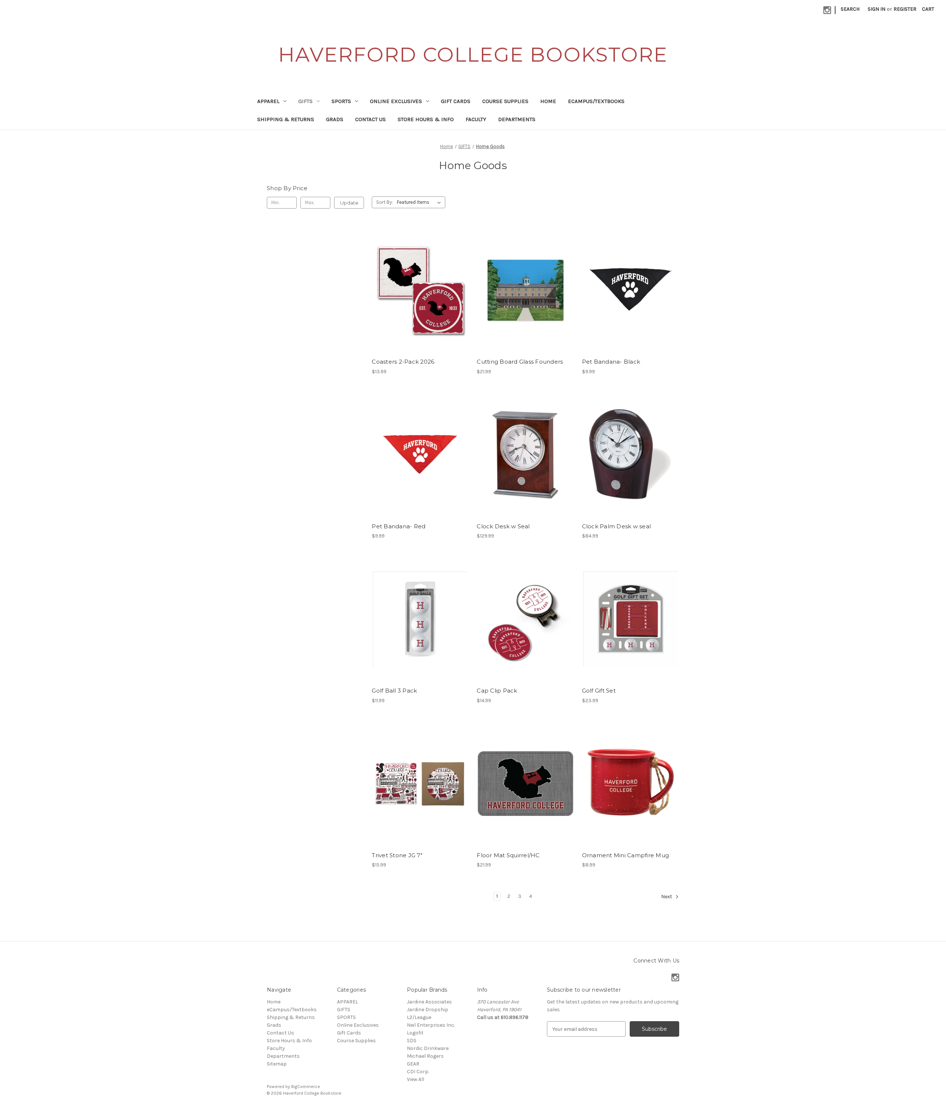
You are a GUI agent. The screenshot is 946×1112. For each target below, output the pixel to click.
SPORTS (341, 101)
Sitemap (277, 1064)
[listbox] (420, 202)
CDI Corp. (418, 1071)
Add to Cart (420, 303)
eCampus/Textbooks (596, 101)
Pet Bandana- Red (398, 526)
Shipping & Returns (285, 119)
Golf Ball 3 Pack (394, 690)
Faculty (476, 119)
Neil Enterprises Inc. (431, 1025)
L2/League (419, 1017)
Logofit (415, 1033)
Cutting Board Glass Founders (520, 361)
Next (667, 897)
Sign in (876, 9)
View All (415, 1079)
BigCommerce (305, 1086)
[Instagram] (827, 10)
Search (850, 9)
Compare (418, 290)
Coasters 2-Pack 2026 (403, 361)
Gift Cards (455, 101)
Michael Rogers (425, 1056)
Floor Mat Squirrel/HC (508, 855)
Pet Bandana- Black (611, 361)
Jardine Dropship (427, 1009)
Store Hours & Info (426, 119)
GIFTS (305, 101)
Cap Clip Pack (497, 690)
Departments (516, 119)
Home (548, 101)
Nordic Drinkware (428, 1048)
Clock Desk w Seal (503, 526)
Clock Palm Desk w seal (616, 526)
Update (349, 203)
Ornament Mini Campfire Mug (625, 855)
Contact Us (370, 119)
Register (905, 9)
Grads (334, 119)
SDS (411, 1040)
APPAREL (268, 101)
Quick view (419, 277)
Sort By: (384, 202)
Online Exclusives (396, 101)
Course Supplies (505, 101)
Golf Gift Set (599, 690)
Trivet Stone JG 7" (397, 855)
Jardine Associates (429, 1002)
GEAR (413, 1064)
